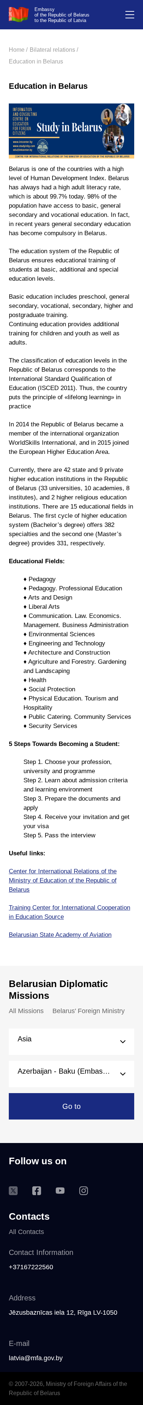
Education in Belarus (36, 61)
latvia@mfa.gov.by (36, 1358)
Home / (18, 50)
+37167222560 (31, 1267)
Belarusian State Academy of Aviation (60, 934)
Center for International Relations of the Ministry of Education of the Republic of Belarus (63, 880)
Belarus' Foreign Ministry (88, 1011)
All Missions (26, 1011)
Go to (71, 1106)
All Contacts (26, 1231)
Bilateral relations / (54, 50)
